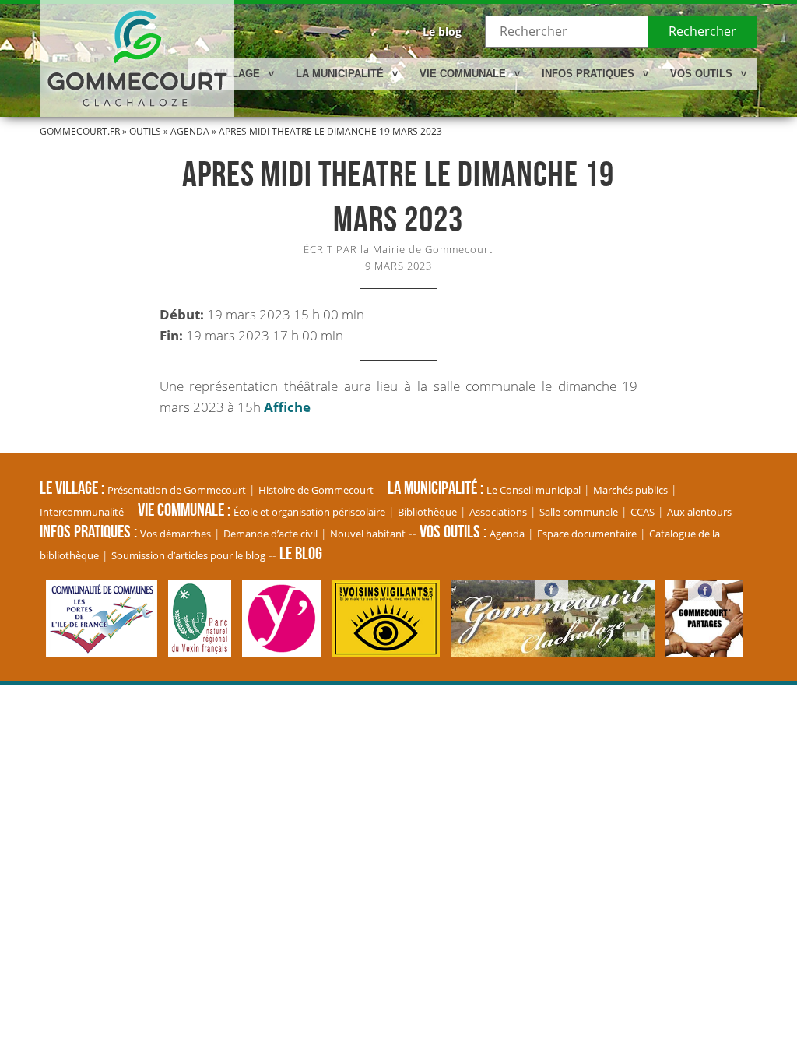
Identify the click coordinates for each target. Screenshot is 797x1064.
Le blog (442, 31)
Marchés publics (630, 490)
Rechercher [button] (702, 31)
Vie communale (463, 73)
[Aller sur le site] (105, 650)
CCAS (642, 512)
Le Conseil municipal (533, 490)
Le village (229, 73)
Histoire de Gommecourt (316, 490)
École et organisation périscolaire (309, 512)
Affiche (287, 407)
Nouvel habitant (368, 534)
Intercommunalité (82, 512)
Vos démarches (175, 534)
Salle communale (578, 512)
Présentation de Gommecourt (176, 490)
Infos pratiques (588, 73)
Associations (498, 512)
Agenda (189, 131)
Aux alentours (699, 512)
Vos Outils (701, 73)
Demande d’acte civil (270, 534)
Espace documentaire (587, 534)
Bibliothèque (427, 512)
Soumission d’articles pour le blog (188, 555)
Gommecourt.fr (80, 131)
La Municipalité (340, 73)
